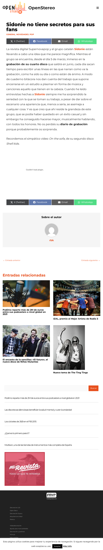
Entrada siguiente (90, 260)
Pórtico (12, 519)
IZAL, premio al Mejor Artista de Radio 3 (75, 318)
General (10, 34)
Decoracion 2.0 (15, 507)
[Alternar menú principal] (97, 8)
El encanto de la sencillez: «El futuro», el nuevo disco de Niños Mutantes (25, 360)
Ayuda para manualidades (19, 528)
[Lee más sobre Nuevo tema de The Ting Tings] (69, 347)
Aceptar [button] (57, 546)
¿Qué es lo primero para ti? (17, 433)
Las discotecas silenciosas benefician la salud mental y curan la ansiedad (38, 410)
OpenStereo (41, 7)
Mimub (12, 534)
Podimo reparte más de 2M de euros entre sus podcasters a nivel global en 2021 (24, 312)
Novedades (22, 34)
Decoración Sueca (16, 513)
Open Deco (14, 510)
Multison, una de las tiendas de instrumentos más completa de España (38, 445)
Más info (67, 546)
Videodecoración (15, 526)
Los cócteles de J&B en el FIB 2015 (20, 421)
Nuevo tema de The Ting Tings (70, 372)
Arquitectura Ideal (16, 516)
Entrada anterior (11, 260)
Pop (32, 34)
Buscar (93, 388)
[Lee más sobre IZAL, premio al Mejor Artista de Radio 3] (76, 298)
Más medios (14, 537)
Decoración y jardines (17, 531)
